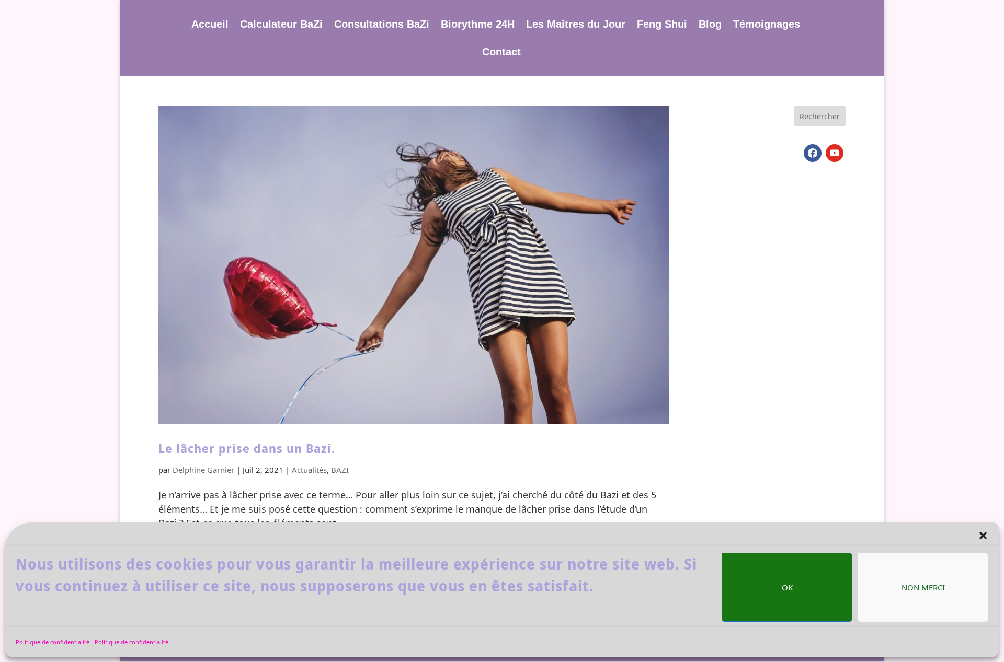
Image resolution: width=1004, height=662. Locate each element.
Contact (501, 52)
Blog (710, 25)
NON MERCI (923, 587)
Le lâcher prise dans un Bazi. (246, 448)
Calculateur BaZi (281, 25)
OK (787, 587)
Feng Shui (662, 25)
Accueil (210, 25)
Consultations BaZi (381, 25)
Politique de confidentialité (52, 642)
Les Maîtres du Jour (575, 25)
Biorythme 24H (478, 25)
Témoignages (766, 25)
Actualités (309, 469)
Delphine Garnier (203, 469)
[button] (983, 535)
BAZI (340, 469)
